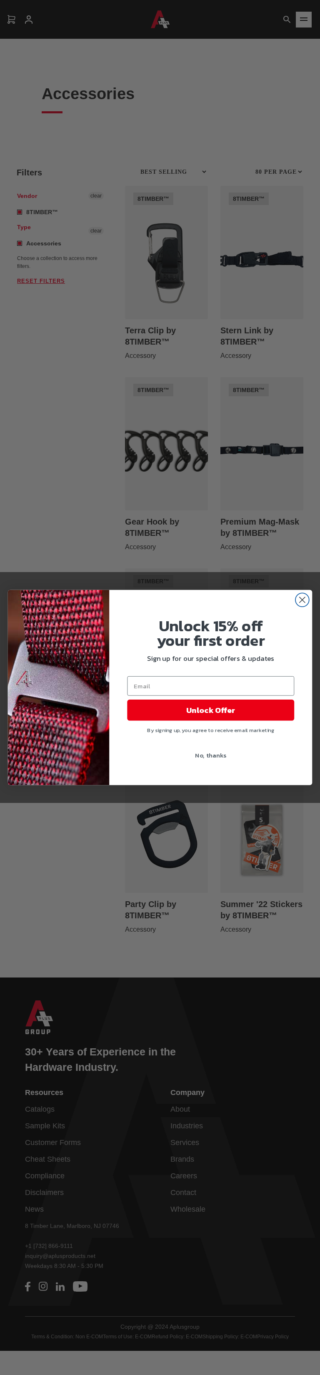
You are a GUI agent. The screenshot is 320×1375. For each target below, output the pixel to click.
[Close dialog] (302, 600)
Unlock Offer (210, 710)
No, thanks (210, 755)
